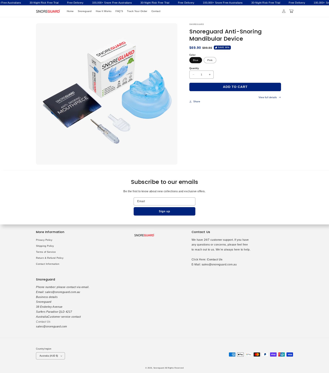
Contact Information (47, 263)
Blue (195, 60)
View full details (268, 97)
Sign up (164, 211)
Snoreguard (158, 368)
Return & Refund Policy (49, 257)
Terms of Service (46, 251)
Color (192, 55)
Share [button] (196, 101)
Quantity (194, 68)
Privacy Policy (44, 240)
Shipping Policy (45, 245)
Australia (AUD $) (49, 355)
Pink (210, 60)
